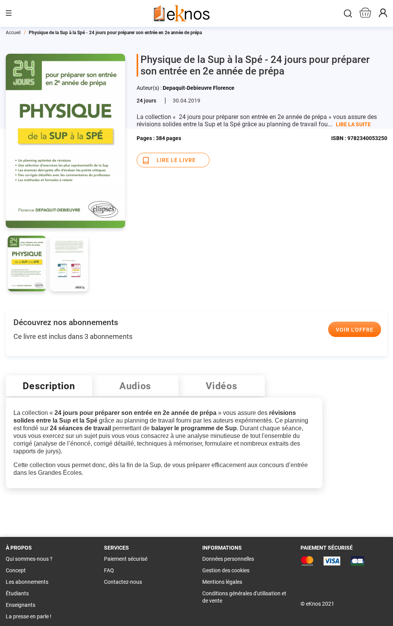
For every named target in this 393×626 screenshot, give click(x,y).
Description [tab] (49, 385)
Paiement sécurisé (125, 559)
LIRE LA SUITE (353, 124)
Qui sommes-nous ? (29, 559)
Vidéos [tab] (221, 385)
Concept (16, 570)
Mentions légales (222, 582)
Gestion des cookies (225, 570)
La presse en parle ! (28, 616)
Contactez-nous (123, 582)
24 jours (146, 100)
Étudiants (17, 593)
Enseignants (20, 605)
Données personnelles (228, 559)
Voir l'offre (354, 330)
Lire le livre (176, 160)
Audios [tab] (135, 385)
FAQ (109, 570)
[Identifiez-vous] (383, 15)
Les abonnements (27, 582)
